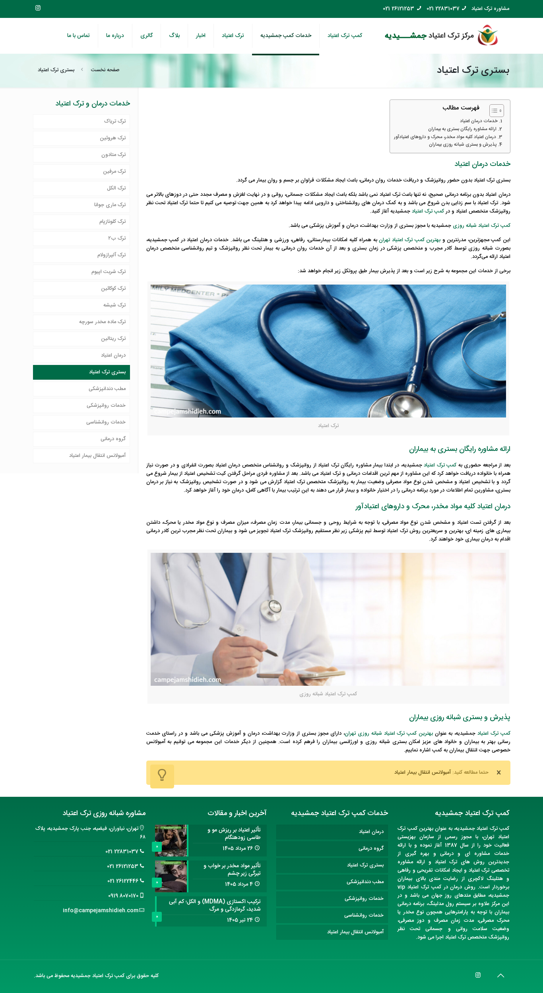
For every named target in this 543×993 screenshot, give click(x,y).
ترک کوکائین (113, 288)
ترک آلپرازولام (111, 255)
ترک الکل (116, 188)
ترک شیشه (114, 305)
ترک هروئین (113, 138)
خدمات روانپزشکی (106, 405)
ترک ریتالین (113, 338)
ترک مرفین (114, 171)
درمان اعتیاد (113, 355)
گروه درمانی (113, 439)
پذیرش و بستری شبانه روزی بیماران (462, 144)
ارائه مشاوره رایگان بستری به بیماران (462, 129)
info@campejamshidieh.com (100, 910)
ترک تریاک (115, 121)
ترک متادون (113, 154)
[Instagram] (38, 9)
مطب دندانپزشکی (107, 388)
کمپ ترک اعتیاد (428, 211)
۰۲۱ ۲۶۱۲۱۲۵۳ (404, 9)
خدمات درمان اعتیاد (479, 121)
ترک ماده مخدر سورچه (102, 322)
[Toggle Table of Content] (492, 110)
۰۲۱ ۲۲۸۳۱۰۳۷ (445, 9)
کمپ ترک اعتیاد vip (419, 887)
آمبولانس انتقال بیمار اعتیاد (97, 455)
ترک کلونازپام (112, 221)
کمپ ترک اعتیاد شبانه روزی (481, 225)
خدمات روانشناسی (106, 422)
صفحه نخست (105, 70)
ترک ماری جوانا (110, 205)
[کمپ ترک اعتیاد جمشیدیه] (441, 36)
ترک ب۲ (117, 238)
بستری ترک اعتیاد (107, 372)
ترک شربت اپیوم (108, 271)
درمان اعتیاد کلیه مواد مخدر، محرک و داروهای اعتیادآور (445, 137)
